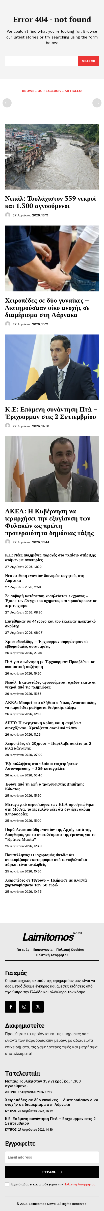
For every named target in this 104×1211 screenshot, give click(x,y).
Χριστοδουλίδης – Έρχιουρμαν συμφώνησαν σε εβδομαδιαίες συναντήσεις (46, 644)
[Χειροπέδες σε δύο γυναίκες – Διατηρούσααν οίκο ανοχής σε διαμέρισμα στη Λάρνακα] (52, 258)
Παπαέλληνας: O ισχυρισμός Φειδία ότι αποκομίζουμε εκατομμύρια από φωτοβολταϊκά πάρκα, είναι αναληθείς (46, 859)
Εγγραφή (49, 1172)
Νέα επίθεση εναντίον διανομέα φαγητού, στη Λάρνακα (44, 578)
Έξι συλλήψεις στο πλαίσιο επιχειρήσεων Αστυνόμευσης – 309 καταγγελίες (41, 766)
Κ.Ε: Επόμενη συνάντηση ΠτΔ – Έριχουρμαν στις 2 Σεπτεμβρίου (51, 413)
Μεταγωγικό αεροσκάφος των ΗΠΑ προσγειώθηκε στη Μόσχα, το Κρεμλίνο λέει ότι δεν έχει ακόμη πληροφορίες (49, 809)
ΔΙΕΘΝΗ (10, 1092)
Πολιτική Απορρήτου (79, 1184)
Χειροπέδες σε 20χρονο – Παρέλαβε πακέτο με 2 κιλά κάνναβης (48, 746)
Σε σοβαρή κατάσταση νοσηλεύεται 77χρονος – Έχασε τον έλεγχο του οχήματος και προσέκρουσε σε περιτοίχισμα (51, 600)
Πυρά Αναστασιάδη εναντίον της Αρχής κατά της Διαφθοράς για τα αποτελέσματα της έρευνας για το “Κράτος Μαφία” (50, 834)
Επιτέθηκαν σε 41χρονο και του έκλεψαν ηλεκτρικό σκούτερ (50, 623)
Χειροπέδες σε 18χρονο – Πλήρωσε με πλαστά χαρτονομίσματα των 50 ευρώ (46, 882)
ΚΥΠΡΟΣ (10, 1111)
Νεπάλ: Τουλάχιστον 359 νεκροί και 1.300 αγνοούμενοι (50, 202)
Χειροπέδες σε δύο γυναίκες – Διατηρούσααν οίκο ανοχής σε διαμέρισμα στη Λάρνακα (47, 307)
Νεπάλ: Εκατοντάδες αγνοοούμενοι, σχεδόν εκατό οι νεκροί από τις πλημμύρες (50, 685)
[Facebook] (10, 1006)
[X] (37, 1006)
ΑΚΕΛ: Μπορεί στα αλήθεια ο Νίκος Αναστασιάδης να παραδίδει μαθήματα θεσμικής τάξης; (50, 705)
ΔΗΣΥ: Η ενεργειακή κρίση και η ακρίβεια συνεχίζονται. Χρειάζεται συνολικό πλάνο (43, 725)
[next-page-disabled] (96, 102)
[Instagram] (24, 1006)
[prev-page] (7, 102)
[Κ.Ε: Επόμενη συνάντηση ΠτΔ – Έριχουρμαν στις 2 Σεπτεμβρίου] (52, 367)
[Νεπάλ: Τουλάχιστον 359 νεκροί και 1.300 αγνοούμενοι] (52, 157)
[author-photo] (8, 215)
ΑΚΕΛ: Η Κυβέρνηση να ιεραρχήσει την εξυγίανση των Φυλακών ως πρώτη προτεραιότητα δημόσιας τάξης (49, 522)
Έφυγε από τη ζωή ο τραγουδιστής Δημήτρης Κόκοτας (44, 786)
